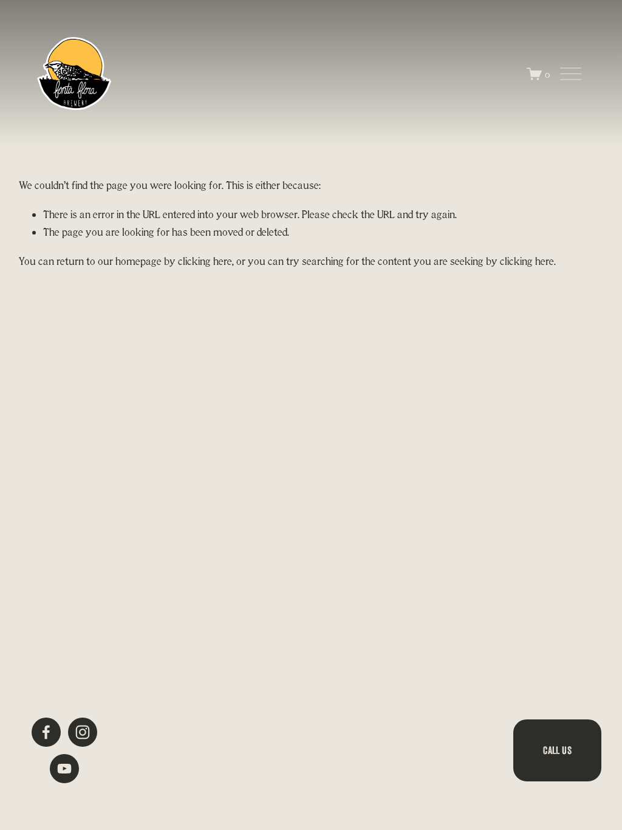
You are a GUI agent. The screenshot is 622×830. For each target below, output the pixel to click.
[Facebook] (46, 732)
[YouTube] (64, 768)
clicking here (205, 261)
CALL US (557, 750)
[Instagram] (82, 732)
